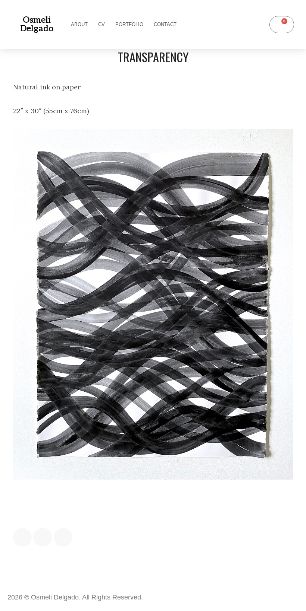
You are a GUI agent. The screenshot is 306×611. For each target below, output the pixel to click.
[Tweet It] (42, 537)
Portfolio (129, 24)
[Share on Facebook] (22, 537)
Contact (165, 24)
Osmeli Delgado (36, 24)
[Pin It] (63, 537)
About (79, 24)
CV (101, 24)
